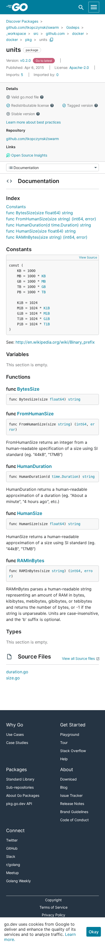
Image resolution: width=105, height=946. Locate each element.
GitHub (12, 848)
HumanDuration (34, 466)
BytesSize (28, 389)
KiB (47, 308)
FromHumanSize (35, 413)
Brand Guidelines (74, 812)
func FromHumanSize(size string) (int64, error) (51, 218)
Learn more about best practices (33, 122)
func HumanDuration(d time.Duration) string (48, 224)
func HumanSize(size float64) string (41, 231)
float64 (57, 399)
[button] (8, 97)
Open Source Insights (28, 155)
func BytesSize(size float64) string (39, 212)
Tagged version (80, 105)
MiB (47, 313)
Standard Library (20, 779)
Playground (69, 734)
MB (44, 281)
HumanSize (29, 513)
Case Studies (17, 742)
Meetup (12, 873)
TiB (47, 324)
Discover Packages (22, 21)
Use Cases (15, 734)
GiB (47, 319)
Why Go (14, 724)
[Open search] (81, 7)
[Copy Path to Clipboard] (51, 39)
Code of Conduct (74, 820)
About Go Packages (22, 795)
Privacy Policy (53, 915)
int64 (81, 424)
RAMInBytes (30, 560)
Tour (64, 742)
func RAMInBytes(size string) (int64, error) (46, 237)
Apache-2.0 (79, 67)
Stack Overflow (73, 751)
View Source (88, 257)
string (74, 399)
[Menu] (52, 167)
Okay (94, 931)
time (56, 477)
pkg (28, 39)
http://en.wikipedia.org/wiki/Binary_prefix (55, 342)
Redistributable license (30, 105)
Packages (16, 769)
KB (44, 276)
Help (64, 759)
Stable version (23, 114)
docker (78, 33)
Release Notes (72, 803)
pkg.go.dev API (19, 803)
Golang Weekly (18, 881)
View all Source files (78, 658)
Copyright (53, 900)
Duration (70, 477)
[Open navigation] (94, 7)
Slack (10, 856)
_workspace (16, 33)
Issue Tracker (71, 795)
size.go (13, 677)
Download (68, 779)
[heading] (21, 7)
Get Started (72, 724)
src (35, 33)
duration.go (17, 671)
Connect (15, 830)
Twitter (12, 840)
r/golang (13, 864)
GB (44, 287)
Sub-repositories (20, 787)
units (43, 39)
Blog (64, 787)
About (66, 769)
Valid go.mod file (25, 97)
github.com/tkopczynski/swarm (32, 27)
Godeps (72, 27)
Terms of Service (54, 907)
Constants (16, 206)
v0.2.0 (19, 60)
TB (44, 292)
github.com (55, 33)
